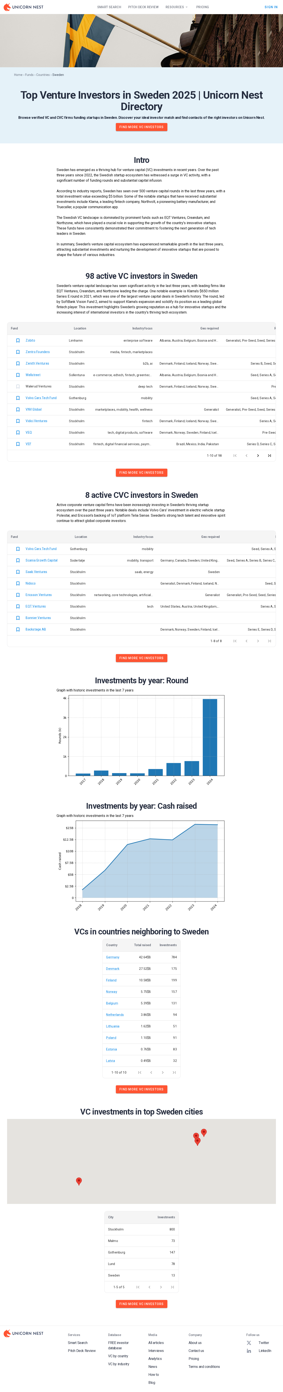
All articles (156, 1343)
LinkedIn (265, 1351)
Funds (29, 75)
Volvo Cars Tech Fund (41, 397)
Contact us (196, 1351)
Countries (43, 75)
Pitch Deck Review (143, 7)
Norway (111, 991)
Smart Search (109, 7)
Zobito (30, 340)
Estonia (111, 1049)
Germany (112, 957)
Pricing (202, 7)
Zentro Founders (38, 351)
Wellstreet (33, 374)
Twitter (264, 1343)
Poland (111, 1038)
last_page (269, 455)
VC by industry (118, 1364)
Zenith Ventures (37, 363)
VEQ (29, 432)
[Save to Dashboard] (18, 341)
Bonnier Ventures (38, 617)
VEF (28, 444)
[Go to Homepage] (23, 7)
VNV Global (34, 409)
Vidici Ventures (36, 420)
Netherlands (115, 1015)
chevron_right (258, 455)
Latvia (110, 1061)
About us (195, 1343)
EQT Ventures (36, 606)
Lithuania (112, 1026)
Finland (111, 980)
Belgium (112, 1003)
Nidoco (31, 583)
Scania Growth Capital (41, 560)
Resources (175, 7)
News (152, 1367)
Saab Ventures (36, 571)
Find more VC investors (141, 127)
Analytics (155, 1359)
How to (153, 1375)
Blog (151, 1382)
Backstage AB (36, 629)
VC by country (118, 1356)
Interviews (156, 1351)
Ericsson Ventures (39, 594)
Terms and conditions (204, 1367)
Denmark (112, 968)
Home (18, 75)
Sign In (271, 7)
